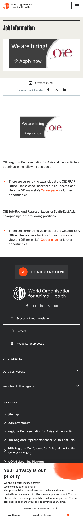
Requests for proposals (30, 343)
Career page (49, 190)
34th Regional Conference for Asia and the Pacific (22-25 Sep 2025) (41, 450)
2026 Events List (19, 423)
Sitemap (13, 414)
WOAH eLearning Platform (26, 461)
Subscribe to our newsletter (33, 318)
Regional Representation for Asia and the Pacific (40, 431)
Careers (21, 330)
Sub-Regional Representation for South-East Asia (41, 440)
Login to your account (47, 272)
